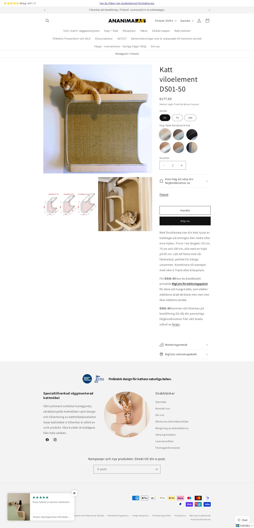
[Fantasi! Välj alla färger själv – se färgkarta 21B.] (191, 147)
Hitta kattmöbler (165, 434)
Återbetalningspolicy (118, 515)
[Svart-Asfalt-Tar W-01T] (191, 134)
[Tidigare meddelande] (45, 10)
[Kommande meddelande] (209, 10)
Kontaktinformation (201, 519)
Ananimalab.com (76, 515)
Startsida (160, 402)
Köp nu (185, 221)
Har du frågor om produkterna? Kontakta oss (127, 3)
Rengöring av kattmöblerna (172, 428)
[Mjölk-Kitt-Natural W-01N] (165, 147)
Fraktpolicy (180, 515)
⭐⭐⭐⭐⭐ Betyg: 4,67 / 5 (20, 3)
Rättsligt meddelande (200, 515)
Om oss (159, 415)
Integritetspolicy (140, 515)
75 (177, 117)
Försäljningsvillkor (161, 515)
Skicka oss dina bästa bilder (172, 421)
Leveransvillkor (164, 441)
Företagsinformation (167, 447)
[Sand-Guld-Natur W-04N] (178, 147)
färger (176, 324)
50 (164, 117)
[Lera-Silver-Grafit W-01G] (178, 134)
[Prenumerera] (156, 469)
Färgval (164, 194)
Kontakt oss (162, 408)
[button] (47, 21)
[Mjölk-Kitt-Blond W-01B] (165, 134)
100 (190, 117)
